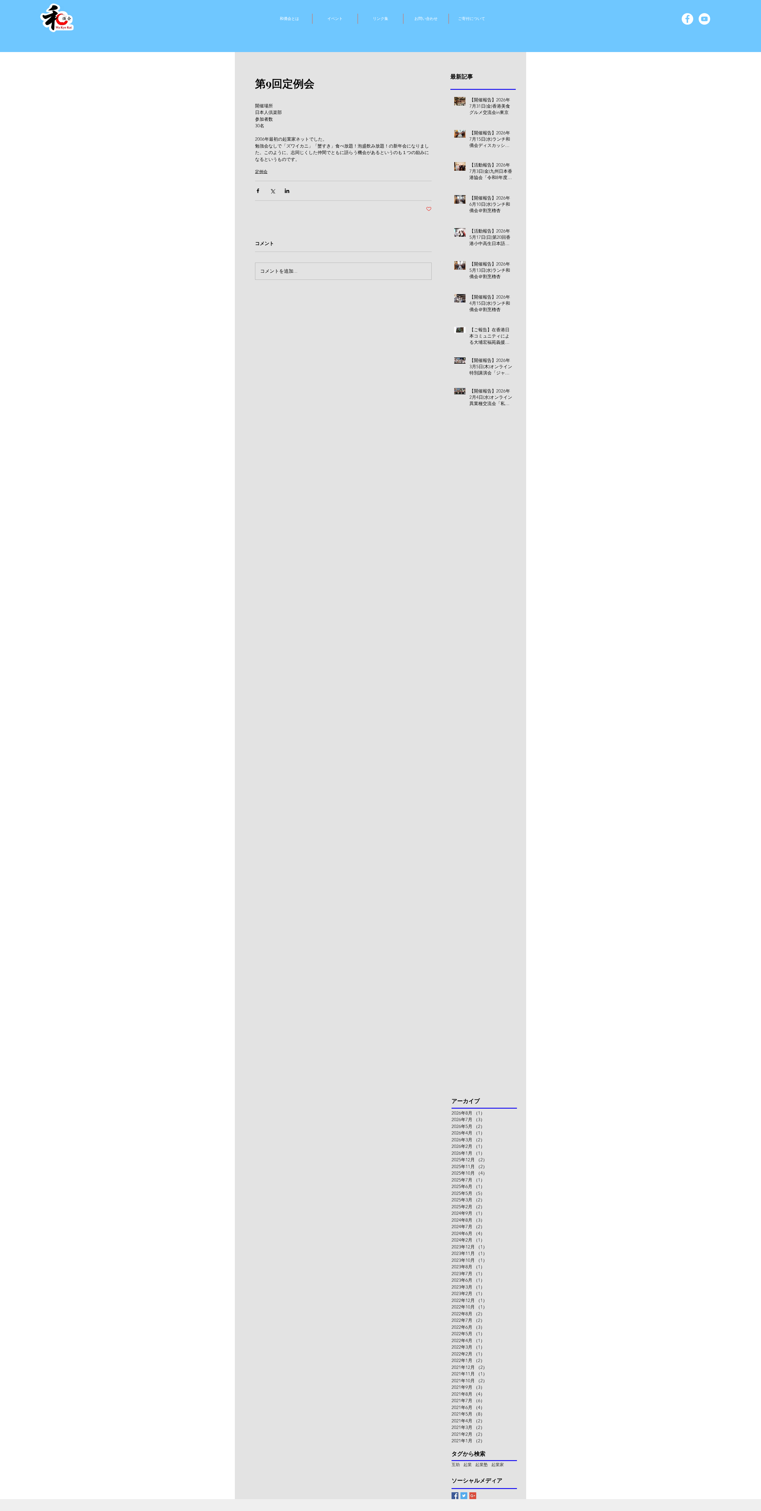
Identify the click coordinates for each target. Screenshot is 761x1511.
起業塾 (481, 1465)
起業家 (497, 1465)
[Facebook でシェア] (258, 191)
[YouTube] (704, 19)
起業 (467, 1465)
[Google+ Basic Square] (472, 1495)
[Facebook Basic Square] (455, 1495)
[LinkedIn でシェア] (287, 191)
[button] (289, 19)
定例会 (261, 171)
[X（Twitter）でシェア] (272, 191)
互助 (456, 1465)
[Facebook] (687, 19)
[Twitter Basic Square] (463, 1495)
